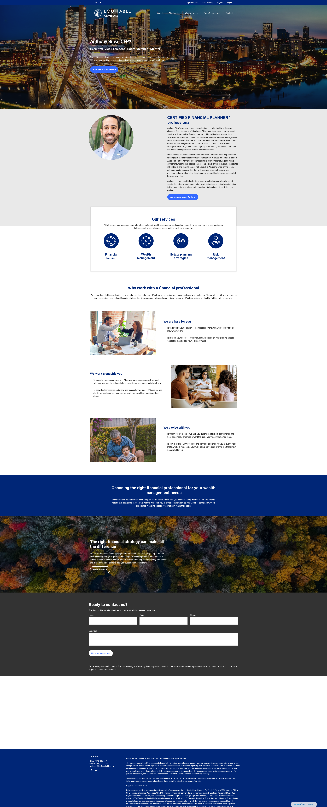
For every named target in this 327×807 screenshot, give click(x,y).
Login (229, 3)
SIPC (128, 793)
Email (141, 615)
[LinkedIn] (95, 2)
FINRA (235, 790)
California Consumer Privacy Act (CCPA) (208, 778)
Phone (193, 615)
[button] (160, 13)
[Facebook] (100, 2)
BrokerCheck (182, 758)
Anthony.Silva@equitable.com (102, 766)
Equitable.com (192, 3)
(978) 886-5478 (101, 761)
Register (220, 3)
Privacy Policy (207, 3)
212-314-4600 (218, 790)
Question (93, 631)
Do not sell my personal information (187, 781)
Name (91, 615)
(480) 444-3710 (102, 764)
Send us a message (100, 653)
